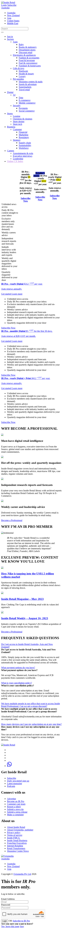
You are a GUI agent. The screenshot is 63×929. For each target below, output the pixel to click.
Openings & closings (22, 119)
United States (13, 20)
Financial (23, 132)
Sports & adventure (28, 84)
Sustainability (25, 145)
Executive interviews (22, 156)
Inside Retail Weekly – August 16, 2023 (24, 618)
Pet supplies (18, 79)
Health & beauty (26, 73)
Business (11, 127)
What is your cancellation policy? (16, 683)
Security (17, 105)
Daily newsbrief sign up (18, 781)
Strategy (17, 140)
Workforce (24, 148)
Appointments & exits (23, 153)
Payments (23, 108)
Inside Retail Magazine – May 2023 (22, 599)
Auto (15, 42)
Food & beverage (27, 60)
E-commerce (24, 100)
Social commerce (27, 111)
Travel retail (24, 89)
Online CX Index (15, 161)
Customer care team (16, 804)
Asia (9, 18)
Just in (10, 36)
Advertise (11, 798)
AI (14, 95)
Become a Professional (11, 520)
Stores (10, 113)
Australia (5, 7)
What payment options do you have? (18, 667)
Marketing (23, 134)
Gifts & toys (18, 68)
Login (4, 5)
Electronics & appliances (24, 55)
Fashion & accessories (29, 57)
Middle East (12, 23)
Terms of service (14, 835)
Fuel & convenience (28, 63)
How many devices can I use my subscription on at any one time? (31, 724)
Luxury (22, 76)
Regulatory (24, 137)
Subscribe (11, 5)
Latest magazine (14, 783)
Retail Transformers (16, 848)
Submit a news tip (15, 809)
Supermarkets (25, 87)
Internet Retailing (15, 845)
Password (5, 904)
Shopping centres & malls (30, 81)
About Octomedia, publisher (20, 830)
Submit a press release (17, 812)
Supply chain (25, 142)
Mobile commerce (27, 103)
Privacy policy (13, 832)
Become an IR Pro (15, 801)
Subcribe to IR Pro (21, 921)
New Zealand (13, 15)
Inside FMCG (13, 838)
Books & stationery (28, 47)
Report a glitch (14, 806)
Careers (10, 150)
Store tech (17, 124)
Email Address (8, 899)
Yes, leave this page (10, 926)
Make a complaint (15, 814)
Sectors (10, 39)
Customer (17, 129)
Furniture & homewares (30, 65)
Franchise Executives (17, 843)
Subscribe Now (25, 199)
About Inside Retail (16, 827)
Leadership (18, 158)
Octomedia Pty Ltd (22, 874)
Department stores (27, 50)
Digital (10, 92)
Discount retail (25, 52)
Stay (22, 926)
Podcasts (11, 786)
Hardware (23, 71)
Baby (21, 44)
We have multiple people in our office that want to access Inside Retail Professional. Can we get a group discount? (30, 704)
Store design (18, 121)
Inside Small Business (17, 840)
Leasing (16, 116)
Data (21, 97)
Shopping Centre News (18, 851)
